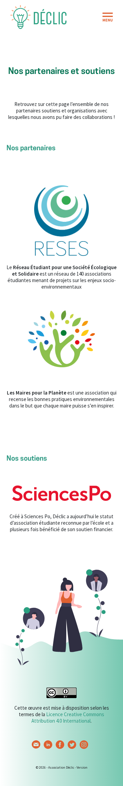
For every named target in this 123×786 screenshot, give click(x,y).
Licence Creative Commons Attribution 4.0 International (67, 717)
